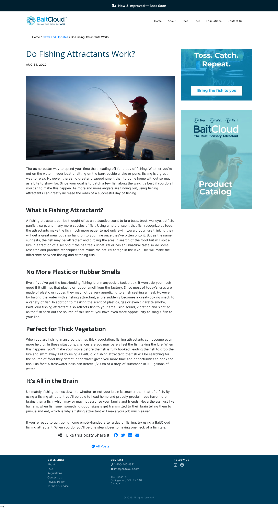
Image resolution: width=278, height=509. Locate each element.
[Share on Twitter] (123, 435)
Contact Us (235, 20)
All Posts (102, 446)
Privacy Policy (56, 481)
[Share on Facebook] (116, 435)
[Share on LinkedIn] (130, 435)
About (172, 20)
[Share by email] (137, 435)
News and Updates (55, 37)
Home (158, 20)
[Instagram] (175, 465)
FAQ (197, 20)
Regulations (214, 20)
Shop (185, 20)
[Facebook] (182, 465)
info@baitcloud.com (126, 468)
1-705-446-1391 (123, 464)
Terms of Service (58, 486)
